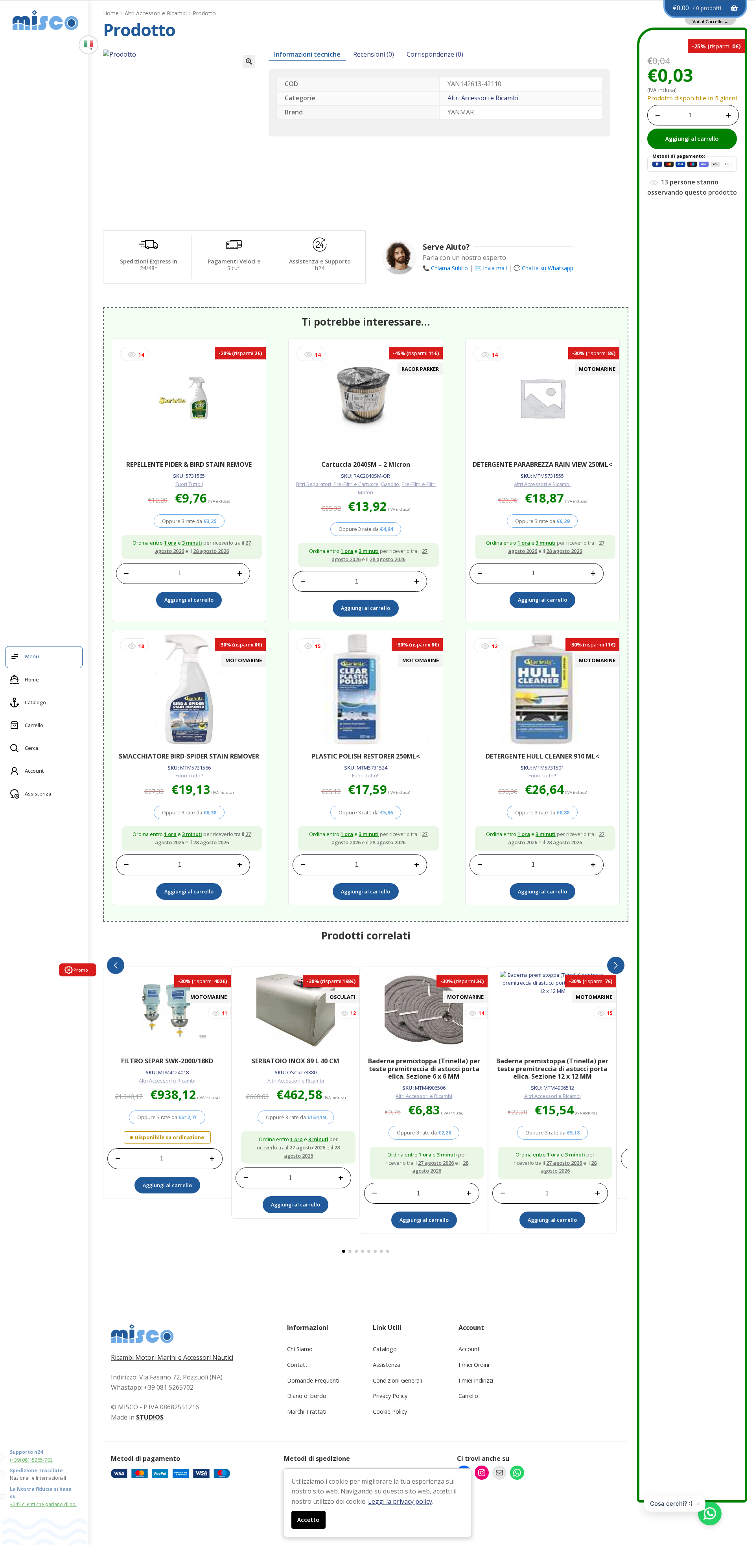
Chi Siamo (300, 1349)
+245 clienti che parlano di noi (43, 1504)
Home (111, 13)
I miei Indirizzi (476, 1380)
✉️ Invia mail (491, 268)
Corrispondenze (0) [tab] (435, 54)
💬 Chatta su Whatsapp (543, 268)
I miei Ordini (474, 1364)
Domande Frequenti (313, 1380)
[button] (249, 61)
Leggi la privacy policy (400, 1501)
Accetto (308, 1519)
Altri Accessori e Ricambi (156, 13)
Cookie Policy (390, 1411)
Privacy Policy (390, 1396)
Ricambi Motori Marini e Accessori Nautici (172, 1357)
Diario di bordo (306, 1396)
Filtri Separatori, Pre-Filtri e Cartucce (337, 484)
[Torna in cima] (735, 1498)
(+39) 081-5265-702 (31, 1460)
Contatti (298, 1364)
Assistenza (386, 1364)
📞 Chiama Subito (445, 268)
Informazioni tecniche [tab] (307, 54)
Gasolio (390, 484)
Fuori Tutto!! (189, 484)
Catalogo (385, 1349)
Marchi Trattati (306, 1411)
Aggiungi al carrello (692, 138)
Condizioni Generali (397, 1380)
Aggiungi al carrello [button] (189, 599)
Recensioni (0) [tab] (373, 54)
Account (469, 1349)
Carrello (468, 1396)
